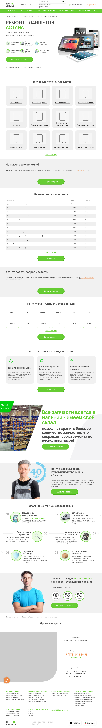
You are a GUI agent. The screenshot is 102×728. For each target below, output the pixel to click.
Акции (38, 10)
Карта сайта (36, 724)
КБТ (95, 10)
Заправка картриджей (36, 699)
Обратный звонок (19, 59)
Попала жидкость (39, 103)
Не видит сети (16, 147)
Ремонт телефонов (12, 714)
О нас (21, 10)
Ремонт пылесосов (12, 694)
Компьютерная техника (66, 10)
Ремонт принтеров (35, 697)
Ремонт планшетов (13, 715)
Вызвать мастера (55, 447)
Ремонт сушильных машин (83, 699)
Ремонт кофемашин (12, 697)
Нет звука (16, 125)
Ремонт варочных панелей (83, 701)
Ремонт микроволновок (14, 695)
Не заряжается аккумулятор (62, 124)
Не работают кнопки (86, 147)
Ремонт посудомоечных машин (84, 697)
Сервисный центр (12, 17)
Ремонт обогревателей (59, 695)
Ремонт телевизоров (13, 712)
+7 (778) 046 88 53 (90, 5)
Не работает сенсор (62, 147)
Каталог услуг (10, 10)
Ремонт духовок (79, 703)
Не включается (16, 103)
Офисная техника (84, 10)
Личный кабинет (77, 5)
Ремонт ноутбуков (35, 694)
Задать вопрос (51, 182)
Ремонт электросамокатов (15, 699)
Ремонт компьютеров (36, 695)
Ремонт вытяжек (79, 705)
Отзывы (29, 10)
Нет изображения (62, 103)
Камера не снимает (86, 103)
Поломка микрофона (39, 125)
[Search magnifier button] (63, 2)
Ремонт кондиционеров (59, 694)
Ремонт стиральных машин (83, 695)
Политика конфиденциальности (60, 710)
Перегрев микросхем (86, 125)
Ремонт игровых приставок (38, 701)
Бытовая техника (49, 10)
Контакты (33, 5)
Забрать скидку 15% (64, 605)
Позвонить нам (75, 658)
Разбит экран (39, 147)
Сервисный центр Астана (31, 17)
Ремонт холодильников (82, 694)
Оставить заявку (51, 258)
